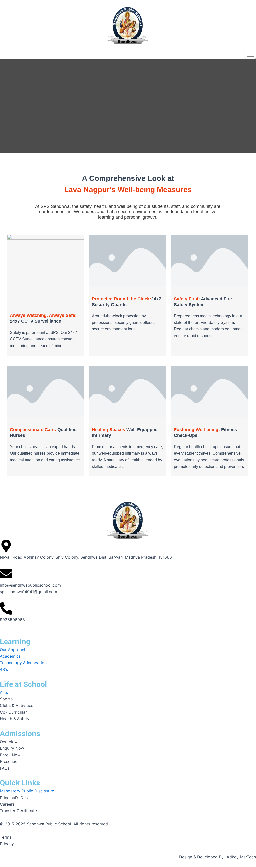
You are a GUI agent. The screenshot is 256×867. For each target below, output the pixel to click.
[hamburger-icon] (250, 55)
